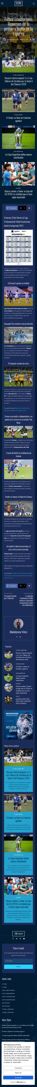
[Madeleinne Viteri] (5, 39)
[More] (29, 208)
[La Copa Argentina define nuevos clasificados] (18, 137)
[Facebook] (16, 636)
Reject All (18, 1073)
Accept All (18, 1078)
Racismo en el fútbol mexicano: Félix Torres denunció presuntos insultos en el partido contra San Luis (18, 575)
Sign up (18, 967)
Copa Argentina (18, 151)
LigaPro (25, 15)
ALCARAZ (18, 188)
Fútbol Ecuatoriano (14, 15)
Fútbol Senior (18, 115)
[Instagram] (20, 636)
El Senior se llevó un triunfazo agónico (18, 119)
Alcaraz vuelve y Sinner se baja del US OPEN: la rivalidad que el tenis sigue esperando (19, 194)
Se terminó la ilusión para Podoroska (10, 597)
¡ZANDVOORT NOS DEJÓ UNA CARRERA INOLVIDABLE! (23, 701)
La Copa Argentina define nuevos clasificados (18, 155)
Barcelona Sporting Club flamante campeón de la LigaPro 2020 (17, 409)
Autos (17, 696)
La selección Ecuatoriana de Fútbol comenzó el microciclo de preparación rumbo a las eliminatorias (26, 600)
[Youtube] (24, 938)
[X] (20, 938)
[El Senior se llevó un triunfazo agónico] (18, 100)
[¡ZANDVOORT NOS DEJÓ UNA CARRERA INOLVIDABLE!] (8, 700)
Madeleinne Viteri (13, 39)
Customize (18, 1068)
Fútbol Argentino (18, 75)
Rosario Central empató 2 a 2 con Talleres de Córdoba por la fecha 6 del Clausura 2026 (18, 81)
